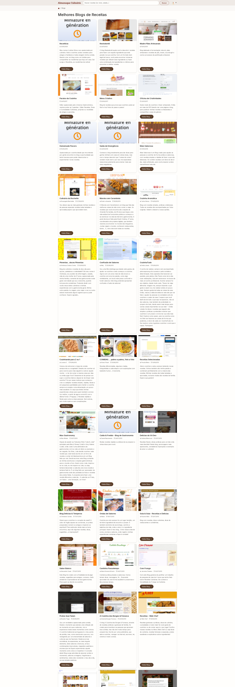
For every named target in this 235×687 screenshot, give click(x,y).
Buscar (164, 3)
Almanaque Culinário (69, 2)
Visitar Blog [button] (66, 69)
